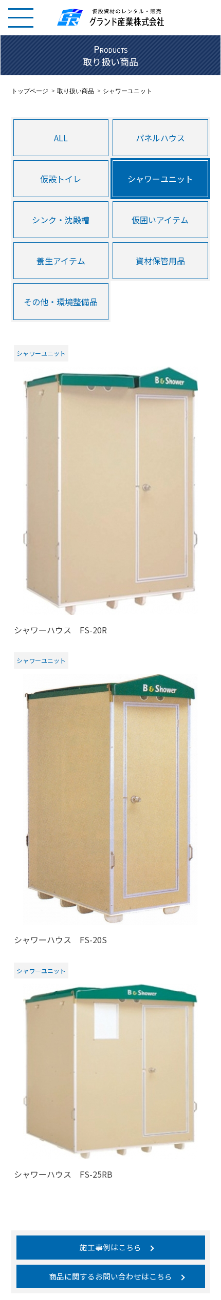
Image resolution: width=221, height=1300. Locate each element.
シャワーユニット (160, 179)
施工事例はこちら (110, 1247)
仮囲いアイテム (160, 220)
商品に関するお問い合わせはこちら (110, 1276)
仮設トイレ (60, 179)
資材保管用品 (160, 260)
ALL (61, 138)
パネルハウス (160, 138)
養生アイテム (60, 260)
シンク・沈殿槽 (60, 220)
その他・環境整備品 (61, 301)
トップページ (29, 91)
